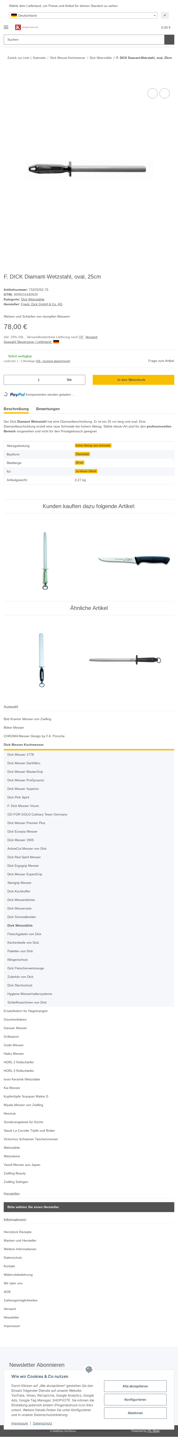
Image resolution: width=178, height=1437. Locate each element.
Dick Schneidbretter (22, 917)
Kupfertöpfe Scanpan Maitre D (27, 1096)
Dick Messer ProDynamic (26, 780)
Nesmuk (10, 1114)
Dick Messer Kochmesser (23, 745)
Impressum (19, 1423)
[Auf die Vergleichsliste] (152, 93)
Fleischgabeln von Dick (25, 934)
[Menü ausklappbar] (6, 25)
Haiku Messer (14, 1054)
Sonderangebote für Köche (24, 1122)
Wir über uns (14, 1283)
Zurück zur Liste (18, 58)
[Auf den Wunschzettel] (164, 93)
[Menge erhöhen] (80, 380)
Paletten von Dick (20, 951)
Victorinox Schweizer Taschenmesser (32, 1139)
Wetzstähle (12, 1148)
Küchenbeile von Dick (24, 943)
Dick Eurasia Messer (23, 832)
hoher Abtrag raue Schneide (93, 445)
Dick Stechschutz (20, 985)
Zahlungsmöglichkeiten (22, 1300)
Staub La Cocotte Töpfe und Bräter (30, 1131)
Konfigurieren (135, 1399)
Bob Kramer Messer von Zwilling (29, 719)
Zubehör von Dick (21, 977)
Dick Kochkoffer (19, 891)
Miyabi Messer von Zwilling (25, 1105)
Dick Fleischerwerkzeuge (26, 968)
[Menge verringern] (9, 380)
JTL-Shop (153, 1431)
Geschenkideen (16, 1020)
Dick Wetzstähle (33, 299)
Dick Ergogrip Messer (23, 866)
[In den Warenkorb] (7, 82)
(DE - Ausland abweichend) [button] (54, 362)
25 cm (79, 462)
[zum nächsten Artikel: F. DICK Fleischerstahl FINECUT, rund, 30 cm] (169, 67)
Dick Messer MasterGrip (26, 772)
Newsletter (12, 1318)
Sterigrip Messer (20, 883)
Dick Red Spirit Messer (24, 857)
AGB (7, 1292)
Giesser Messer (16, 1028)
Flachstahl (82, 454)
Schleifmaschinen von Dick (28, 1002)
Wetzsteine (12, 1156)
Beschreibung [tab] (16, 409)
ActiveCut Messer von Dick (27, 849)
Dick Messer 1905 (21, 840)
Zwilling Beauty (15, 1173)
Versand (95, 337)
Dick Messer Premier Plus (27, 823)
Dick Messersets (19, 908)
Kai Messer (12, 1088)
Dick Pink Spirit (19, 797)
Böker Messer (14, 728)
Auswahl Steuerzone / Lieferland (29, 342)
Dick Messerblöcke (21, 900)
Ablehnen (135, 1413)
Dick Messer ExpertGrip (25, 874)
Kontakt (10, 1266)
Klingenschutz (18, 960)
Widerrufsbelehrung (19, 1275)
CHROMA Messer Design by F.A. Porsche (35, 736)
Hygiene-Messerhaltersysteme (30, 994)
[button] (137, 27)
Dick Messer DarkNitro (24, 763)
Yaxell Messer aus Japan (22, 1165)
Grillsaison (12, 1037)
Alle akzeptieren (135, 1386)
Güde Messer (14, 1045)
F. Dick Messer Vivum (23, 806)
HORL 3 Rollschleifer (19, 1071)
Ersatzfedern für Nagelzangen (27, 1011)
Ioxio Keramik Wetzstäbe (23, 1079)
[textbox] (83, 15)
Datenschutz (42, 1423)
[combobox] (83, 15)
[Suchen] (169, 40)
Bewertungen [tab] (48, 409)
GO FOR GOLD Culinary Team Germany (37, 814)
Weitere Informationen (21, 1249)
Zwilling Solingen (17, 1182)
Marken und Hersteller (21, 1241)
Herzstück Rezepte (18, 1232)
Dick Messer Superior (24, 789)
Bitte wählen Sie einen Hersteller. (33, 1207)
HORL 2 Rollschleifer (19, 1062)
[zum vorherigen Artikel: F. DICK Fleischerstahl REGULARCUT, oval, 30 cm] (159, 67)
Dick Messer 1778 (21, 755)
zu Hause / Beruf (86, 471)
